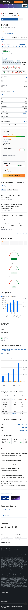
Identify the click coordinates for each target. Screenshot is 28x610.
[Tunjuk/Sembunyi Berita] (9, 44)
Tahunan (3, 353)
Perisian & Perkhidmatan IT (20, 424)
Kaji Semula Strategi (9, 33)
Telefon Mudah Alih (5, 537)
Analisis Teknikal (6, 238)
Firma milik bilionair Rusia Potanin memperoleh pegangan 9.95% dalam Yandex (13, 216)
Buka (14, 413)
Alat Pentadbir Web (5, 542)
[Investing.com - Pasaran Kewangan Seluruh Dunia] (8, 2)
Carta (7, 37)
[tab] (6, 243)
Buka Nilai (23, 77)
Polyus (26, 439)
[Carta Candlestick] (2, 44)
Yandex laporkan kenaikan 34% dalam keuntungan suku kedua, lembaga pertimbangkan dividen (11, 206)
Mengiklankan (18, 537)
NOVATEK (15, 439)
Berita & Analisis (15, 37)
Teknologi (24, 427)
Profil (7, 41)
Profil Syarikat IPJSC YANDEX (11, 419)
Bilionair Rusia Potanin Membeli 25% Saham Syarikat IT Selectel (12, 196)
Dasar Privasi (3, 596)
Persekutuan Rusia (22, 430)
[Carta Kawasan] (4, 44)
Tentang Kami (18, 534)
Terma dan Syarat (4, 592)
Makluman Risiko (4, 601)
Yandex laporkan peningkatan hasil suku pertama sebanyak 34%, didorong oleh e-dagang (12, 225)
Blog (2, 534)
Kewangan (24, 37)
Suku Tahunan (10, 353)
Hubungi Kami (18, 539)
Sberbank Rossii (5, 439)
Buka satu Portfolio (5, 539)
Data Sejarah (12, 41)
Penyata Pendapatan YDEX (10, 345)
